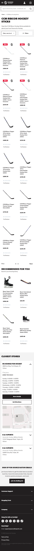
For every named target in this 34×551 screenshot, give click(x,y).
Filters (26, 33)
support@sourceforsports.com (13, 529)
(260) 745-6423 (7, 375)
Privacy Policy (5, 540)
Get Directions (17, 402)
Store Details (17, 396)
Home (3, 14)
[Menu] (2, 3)
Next (31, 264)
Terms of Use (5, 537)
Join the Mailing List (17, 481)
